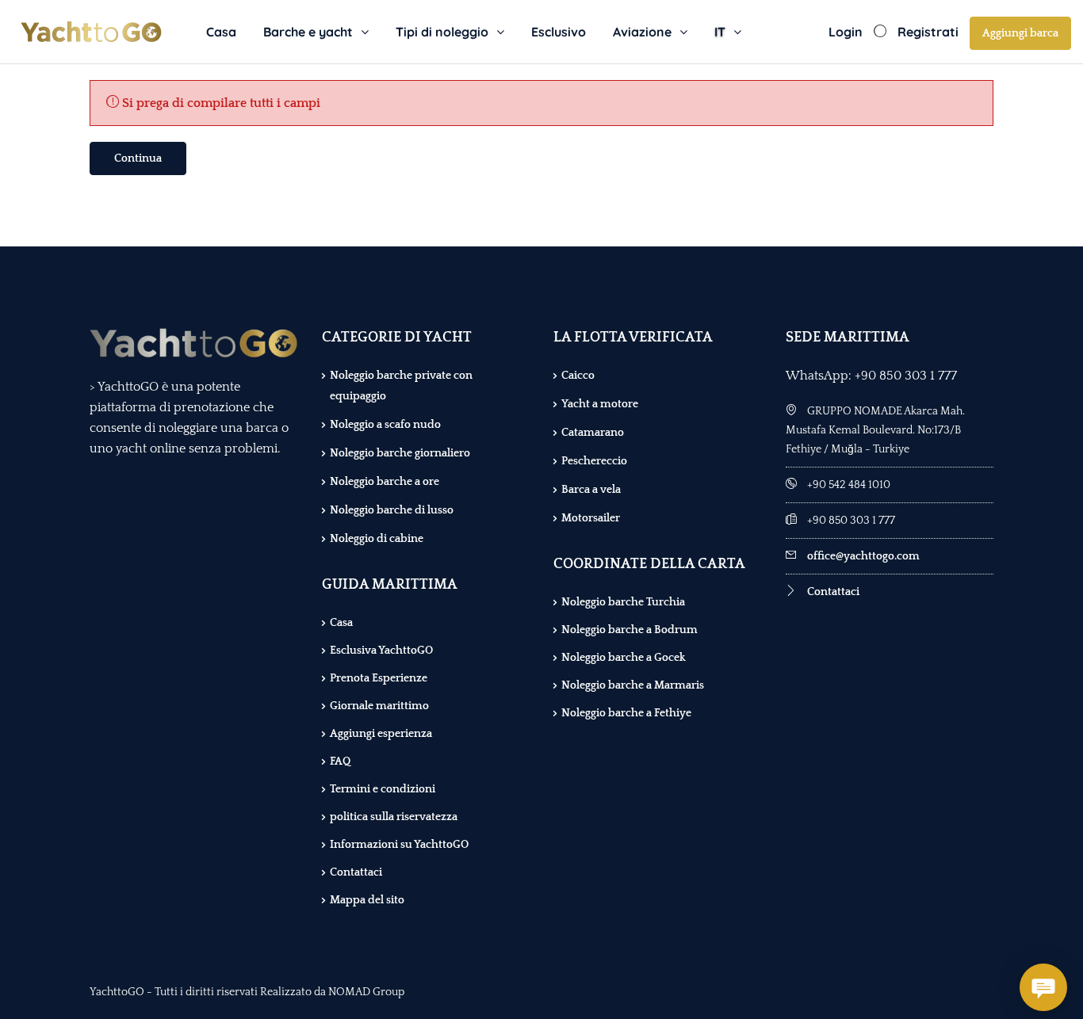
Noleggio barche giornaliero (400, 453)
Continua (138, 158)
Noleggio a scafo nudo (385, 424)
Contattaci (356, 872)
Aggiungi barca (1020, 33)
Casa (221, 32)
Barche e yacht (308, 32)
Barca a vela (591, 489)
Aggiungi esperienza (381, 733)
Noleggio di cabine (376, 538)
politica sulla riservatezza (393, 817)
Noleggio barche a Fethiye (626, 713)
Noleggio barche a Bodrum (629, 630)
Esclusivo (558, 32)
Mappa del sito (367, 900)
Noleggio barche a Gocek (623, 657)
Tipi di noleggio (442, 32)
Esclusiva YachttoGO (381, 650)
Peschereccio (594, 461)
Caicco (578, 375)
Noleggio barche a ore (384, 481)
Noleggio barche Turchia (623, 602)
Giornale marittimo (379, 706)
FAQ (340, 761)
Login (846, 32)
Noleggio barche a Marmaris (632, 685)
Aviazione (642, 32)
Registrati (928, 32)
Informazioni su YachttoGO (399, 844)
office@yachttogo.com (863, 556)
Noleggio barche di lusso (391, 510)
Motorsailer (590, 518)
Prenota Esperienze (378, 678)
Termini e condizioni (382, 789)
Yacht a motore (599, 404)
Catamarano (592, 432)
